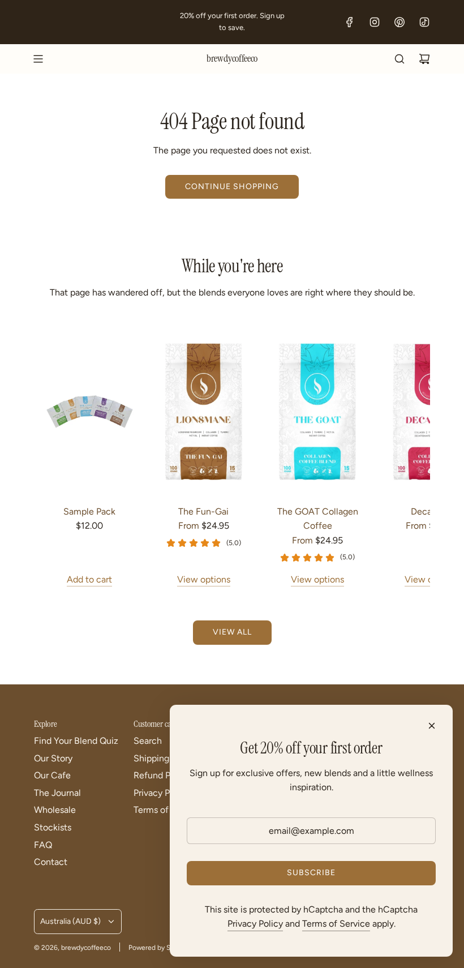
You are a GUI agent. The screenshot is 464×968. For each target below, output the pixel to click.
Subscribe (311, 872)
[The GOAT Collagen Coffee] (317, 411)
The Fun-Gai (203, 511)
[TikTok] (424, 22)
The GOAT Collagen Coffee (317, 519)
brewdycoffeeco (232, 59)
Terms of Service (336, 923)
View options (203, 579)
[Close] (431, 725)
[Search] (399, 58)
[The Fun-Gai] (203, 411)
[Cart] (424, 58)
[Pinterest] (399, 22)
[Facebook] (349, 22)
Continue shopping (232, 186)
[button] (46, 457)
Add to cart (89, 579)
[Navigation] (37, 58)
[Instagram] (374, 22)
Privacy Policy (255, 923)
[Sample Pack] (89, 411)
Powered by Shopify (159, 948)
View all (232, 632)
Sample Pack (89, 511)
